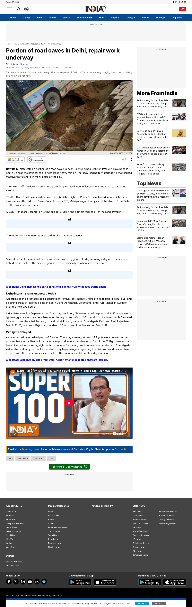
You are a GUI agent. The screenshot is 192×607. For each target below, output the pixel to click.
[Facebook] (9, 581)
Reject (158, 603)
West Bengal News (167, 523)
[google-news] (44, 581)
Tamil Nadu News (141, 535)
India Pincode (12, 565)
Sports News (54, 531)
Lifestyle (130, 17)
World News (53, 515)
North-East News (140, 531)
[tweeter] (16, 581)
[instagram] (23, 581)
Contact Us (11, 511)
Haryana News (139, 519)
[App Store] (105, 582)
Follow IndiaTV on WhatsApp (67, 466)
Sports (66, 17)
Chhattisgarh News (141, 543)
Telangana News (167, 519)
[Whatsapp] (124, 159)
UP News (137, 539)
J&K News (137, 551)
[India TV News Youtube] (185, 2)
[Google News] (15, 159)
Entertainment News (57, 527)
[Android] (176, 2)
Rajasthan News (166, 515)
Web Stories (11, 547)
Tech (101, 17)
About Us (10, 515)
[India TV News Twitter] (182, 2)
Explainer (177, 17)
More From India (157, 93)
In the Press (11, 527)
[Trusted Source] (36, 159)
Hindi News (11, 535)
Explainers (53, 539)
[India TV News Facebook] (180, 2)
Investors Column (14, 531)
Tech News (53, 535)
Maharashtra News (168, 511)
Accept (142, 603)
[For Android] (149, 582)
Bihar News (138, 511)
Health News (54, 547)
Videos (26, 17)
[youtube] (30, 581)
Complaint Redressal (15, 523)
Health (145, 17)
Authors (9, 543)
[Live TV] (182, 9)
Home (13, 17)
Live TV (9, 539)
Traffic (51, 458)
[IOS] (174, 2)
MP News (137, 527)
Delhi (10, 458)
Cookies (30, 603)
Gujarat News (139, 547)
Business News (55, 543)
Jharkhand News (140, 523)
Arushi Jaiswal (22, 64)
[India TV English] (96, 9)
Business (161, 17)
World (52, 17)
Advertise (10, 519)
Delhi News (138, 515)
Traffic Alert (38, 458)
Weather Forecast (14, 561)
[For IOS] (174, 582)
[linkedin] (37, 581)
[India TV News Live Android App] (80, 582)
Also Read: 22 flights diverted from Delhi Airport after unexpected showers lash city (57, 359)
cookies (127, 603)
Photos (115, 17)
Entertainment (84, 17)
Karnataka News (140, 555)
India (39, 17)
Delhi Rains (22, 458)
